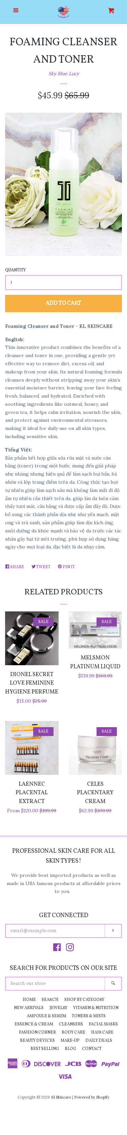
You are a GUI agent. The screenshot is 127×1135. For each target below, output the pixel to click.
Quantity (15, 270)
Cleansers (71, 1024)
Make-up (70, 1040)
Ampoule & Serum (46, 1016)
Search (50, 1000)
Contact (92, 1049)
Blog (70, 1049)
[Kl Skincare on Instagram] (70, 949)
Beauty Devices (37, 1040)
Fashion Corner (37, 1032)
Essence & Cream (34, 1024)
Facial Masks (103, 1024)
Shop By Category (84, 1000)
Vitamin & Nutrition (96, 1008)
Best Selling (44, 1049)
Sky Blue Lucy (63, 73)
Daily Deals (98, 1040)
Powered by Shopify (91, 1097)
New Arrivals (29, 1008)
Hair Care (102, 1032)
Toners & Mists (89, 1016)
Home (29, 1000)
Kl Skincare (61, 1097)
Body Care (73, 1032)
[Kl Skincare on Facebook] (57, 949)
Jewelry (58, 1008)
